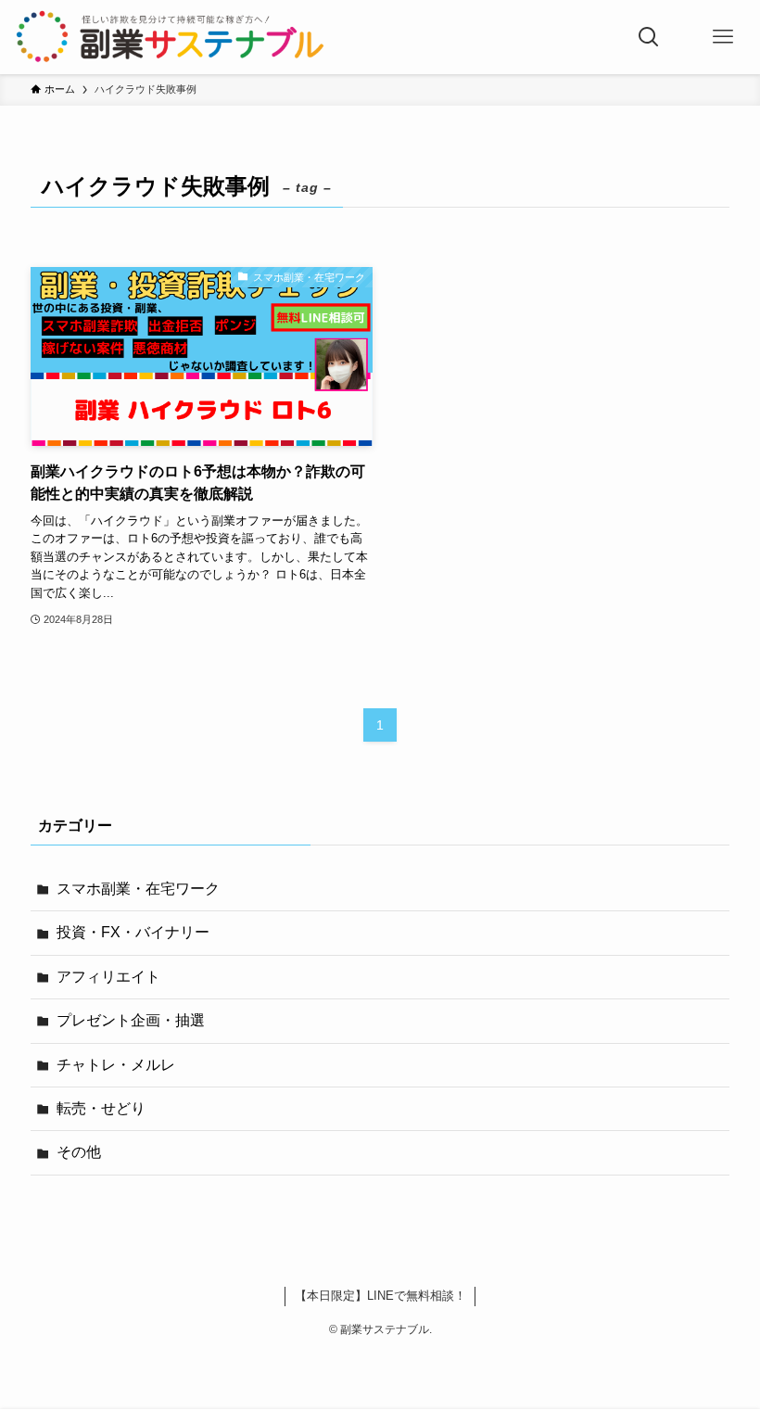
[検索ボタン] (649, 37)
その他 (79, 1152)
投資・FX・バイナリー (133, 932)
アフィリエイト (108, 977)
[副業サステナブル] (170, 37)
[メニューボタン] (723, 37)
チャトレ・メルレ (116, 1065)
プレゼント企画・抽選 (131, 1020)
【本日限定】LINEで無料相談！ (380, 1296)
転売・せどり (101, 1108)
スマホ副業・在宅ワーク (138, 888)
